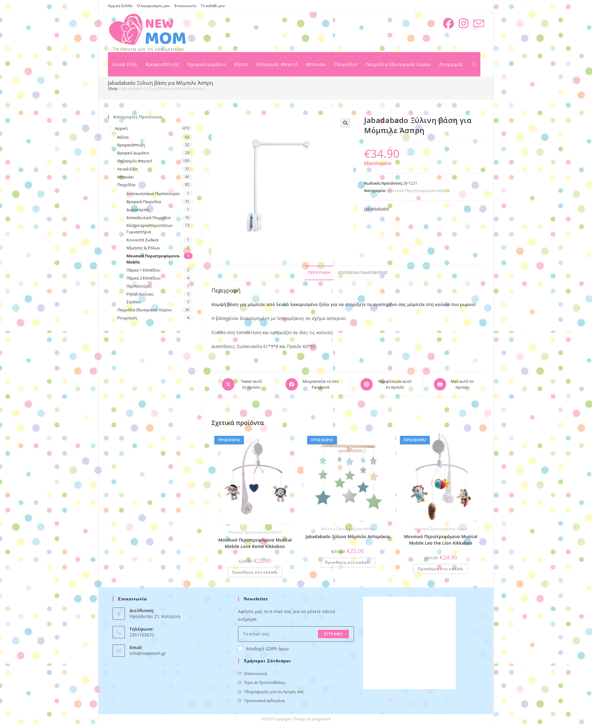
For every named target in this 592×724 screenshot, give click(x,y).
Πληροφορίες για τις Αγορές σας (274, 691)
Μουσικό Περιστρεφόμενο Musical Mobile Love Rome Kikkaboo (255, 543)
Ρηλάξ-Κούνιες (140, 294)
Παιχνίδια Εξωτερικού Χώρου (144, 310)
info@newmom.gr (148, 653)
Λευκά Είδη (127, 169)
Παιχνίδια (126, 184)
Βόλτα (123, 137)
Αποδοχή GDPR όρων (267, 649)
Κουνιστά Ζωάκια (142, 240)
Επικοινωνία (185, 5)
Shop (112, 88)
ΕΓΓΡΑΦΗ (333, 633)
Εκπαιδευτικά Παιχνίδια (148, 217)
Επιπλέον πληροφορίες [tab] (363, 272)
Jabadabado (376, 209)
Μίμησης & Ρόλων (143, 248)
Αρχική (121, 128)
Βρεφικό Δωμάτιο (133, 153)
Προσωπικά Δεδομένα (264, 700)
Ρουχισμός (127, 318)
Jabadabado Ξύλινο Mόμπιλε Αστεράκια (348, 536)
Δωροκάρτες (137, 209)
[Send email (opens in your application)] (479, 23)
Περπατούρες (138, 286)
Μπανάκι (125, 177)
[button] (345, 123)
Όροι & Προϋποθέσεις (264, 682)
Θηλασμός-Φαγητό (134, 161)
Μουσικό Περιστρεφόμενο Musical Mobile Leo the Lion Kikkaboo (440, 540)
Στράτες (133, 302)
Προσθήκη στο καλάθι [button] (255, 572)
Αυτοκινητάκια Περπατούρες (153, 193)
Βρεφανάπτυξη (131, 145)
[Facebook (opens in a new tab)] (448, 23)
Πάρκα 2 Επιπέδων (143, 278)
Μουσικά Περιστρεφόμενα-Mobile (418, 190)
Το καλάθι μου (213, 5)
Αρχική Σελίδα (120, 5)
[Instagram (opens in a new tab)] (463, 23)
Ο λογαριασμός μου (153, 5)
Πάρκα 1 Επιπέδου (143, 270)
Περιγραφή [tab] (319, 272)
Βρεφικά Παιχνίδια (143, 201)
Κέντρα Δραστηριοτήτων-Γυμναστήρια (149, 229)
